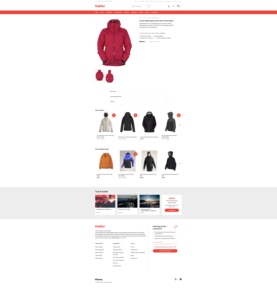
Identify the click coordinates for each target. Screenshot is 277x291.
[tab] (138, 91)
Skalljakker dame (154, 17)
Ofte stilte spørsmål (118, 257)
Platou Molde (98, 255)
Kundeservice (141, 1)
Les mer (97, 212)
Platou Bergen (99, 247)
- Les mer (123, 238)
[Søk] (148, 6)
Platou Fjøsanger (99, 249)
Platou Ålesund (99, 252)
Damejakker (148, 17)
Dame (96, 12)
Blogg (136, 1)
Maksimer (110, 282)
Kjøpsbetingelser (117, 249)
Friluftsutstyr (118, 12)
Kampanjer (134, 12)
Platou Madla (98, 258)
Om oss (180, 1)
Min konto (115, 263)
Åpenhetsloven (117, 266)
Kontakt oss (161, 1)
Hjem (140, 17)
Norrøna (126, 12)
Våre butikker (168, 1)
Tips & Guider (154, 12)
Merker (141, 12)
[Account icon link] (173, 6)
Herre (102, 12)
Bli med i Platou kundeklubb (138, 252)
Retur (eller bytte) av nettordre (151, 1)
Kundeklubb (174, 1)
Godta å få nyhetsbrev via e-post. (165, 247)
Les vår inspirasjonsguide (172, 210)
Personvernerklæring (118, 260)
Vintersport (109, 12)
